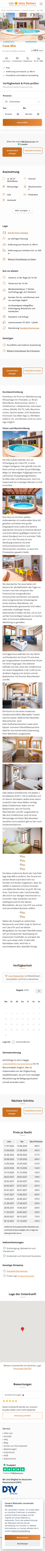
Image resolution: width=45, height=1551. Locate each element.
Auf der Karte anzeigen (18, 233)
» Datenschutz (9, 1458)
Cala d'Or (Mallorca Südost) (13, 51)
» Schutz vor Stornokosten (14, 1446)
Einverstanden (22, 1537)
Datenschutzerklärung (21, 1531)
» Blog (5, 1442)
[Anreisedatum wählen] (17, 114)
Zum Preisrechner (16, 976)
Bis (24, 108)
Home (3, 10)
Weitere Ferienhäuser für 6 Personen (23, 351)
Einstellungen (22, 1544)
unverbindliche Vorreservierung (17, 1063)
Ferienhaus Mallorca (13, 10)
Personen (7, 95)
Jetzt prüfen (22, 122)
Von (4, 108)
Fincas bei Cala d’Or (28, 10)
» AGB (5, 1455)
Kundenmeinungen (13, 1395)
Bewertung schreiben (22, 1416)
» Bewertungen (9, 1449)
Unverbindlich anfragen (12, 152)
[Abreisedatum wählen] (38, 114)
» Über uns (7, 1433)
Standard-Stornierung (29, 328)
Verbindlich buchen (32, 150)
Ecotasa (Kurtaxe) (26, 1276)
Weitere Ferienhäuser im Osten (22, 259)
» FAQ (5, 1439)
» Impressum (8, 1452)
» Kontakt (6, 1436)
